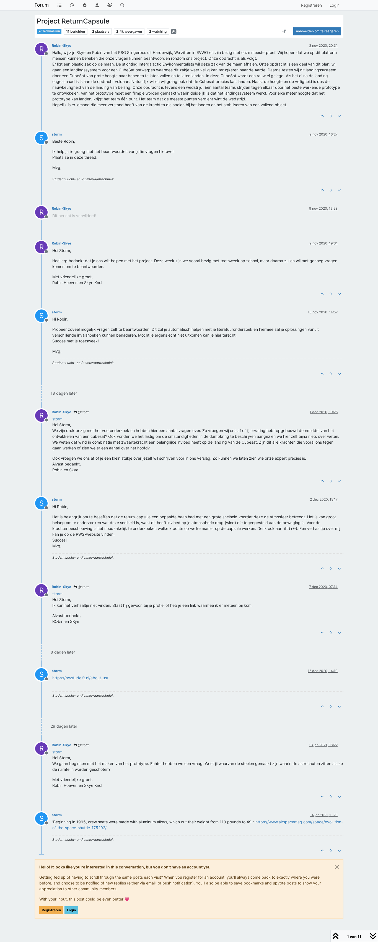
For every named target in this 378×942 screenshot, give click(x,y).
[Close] (336, 867)
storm (57, 134)
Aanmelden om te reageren (317, 31)
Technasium (51, 31)
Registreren (51, 910)
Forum (42, 5)
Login (71, 910)
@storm (83, 412)
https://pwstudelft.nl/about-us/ (80, 677)
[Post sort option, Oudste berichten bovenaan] (284, 31)
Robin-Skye (61, 45)
